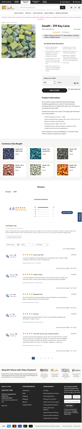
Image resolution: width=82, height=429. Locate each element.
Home (3, 22)
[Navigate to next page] (52, 358)
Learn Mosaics (66, 2)
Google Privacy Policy (70, 411)
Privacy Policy (77, 426)
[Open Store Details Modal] (10, 2)
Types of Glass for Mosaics (51, 412)
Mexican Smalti (19, 13)
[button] (17, 2)
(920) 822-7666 (7, 390)
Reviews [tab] (8, 192)
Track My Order (26, 405)
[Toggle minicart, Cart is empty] (79, 7)
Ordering (25, 396)
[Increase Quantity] (55, 82)
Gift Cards (77, 2)
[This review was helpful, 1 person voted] (71, 351)
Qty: (45, 82)
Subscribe (69, 405)
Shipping (25, 399)
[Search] (62, 7)
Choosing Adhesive (48, 396)
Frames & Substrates (61, 13)
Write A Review (67, 212)
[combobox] (27, 244)
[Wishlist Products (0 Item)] (75, 7)
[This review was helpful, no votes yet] (71, 268)
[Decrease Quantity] (55, 83)
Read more (59, 342)
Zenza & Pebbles (49, 13)
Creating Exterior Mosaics (50, 418)
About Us (4, 405)
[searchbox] (11, 244)
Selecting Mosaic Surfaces (51, 393)
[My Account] (71, 7)
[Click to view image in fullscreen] (18, 41)
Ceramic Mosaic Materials (50, 415)
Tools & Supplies (38, 13)
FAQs (23, 393)
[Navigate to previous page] (29, 358)
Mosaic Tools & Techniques (51, 402)
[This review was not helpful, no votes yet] (74, 268)
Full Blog (45, 390)
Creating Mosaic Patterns (50, 405)
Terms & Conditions (67, 426)
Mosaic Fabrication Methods (48, 408)
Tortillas (28, 13)
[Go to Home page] (8, 7)
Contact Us (25, 390)
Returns (24, 402)
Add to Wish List (75, 89)
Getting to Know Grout (49, 399)
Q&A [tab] (15, 192)
